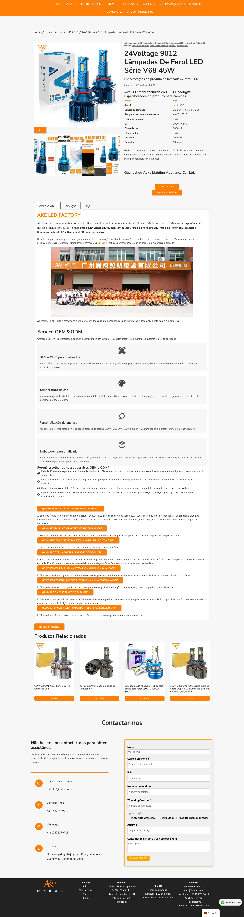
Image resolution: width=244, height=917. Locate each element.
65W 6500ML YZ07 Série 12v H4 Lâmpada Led (52, 687)
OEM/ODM (102, 242)
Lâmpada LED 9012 (140, 43)
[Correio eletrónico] (56, 890)
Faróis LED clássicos (122, 890)
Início (86, 886)
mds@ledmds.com (193, 890)
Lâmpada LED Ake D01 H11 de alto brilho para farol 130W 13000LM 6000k (144, 688)
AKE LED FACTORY (199, 905)
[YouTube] (50, 890)
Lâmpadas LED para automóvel (157, 46)
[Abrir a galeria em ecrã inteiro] (40, 130)
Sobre (86, 894)
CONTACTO (114, 12)
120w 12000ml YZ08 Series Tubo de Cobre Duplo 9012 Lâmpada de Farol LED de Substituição (190, 688)
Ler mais (54, 698)
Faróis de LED (200, 43)
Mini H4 (158, 886)
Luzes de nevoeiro (157, 889)
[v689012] (77, 84)
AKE (58, 4)
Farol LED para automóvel (178, 46)
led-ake (198, 898)
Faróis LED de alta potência (122, 886)
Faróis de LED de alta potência (184, 43)
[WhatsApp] (62, 890)
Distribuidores (86, 890)
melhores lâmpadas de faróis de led (160, 43)
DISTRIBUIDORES (91, 4)
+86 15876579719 (199, 894)
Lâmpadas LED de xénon (158, 893)
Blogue (86, 898)
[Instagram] (44, 890)
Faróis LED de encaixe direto (158, 897)
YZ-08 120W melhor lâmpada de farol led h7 (97, 687)
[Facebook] (38, 890)
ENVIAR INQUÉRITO (140, 12)
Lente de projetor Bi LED (122, 894)
